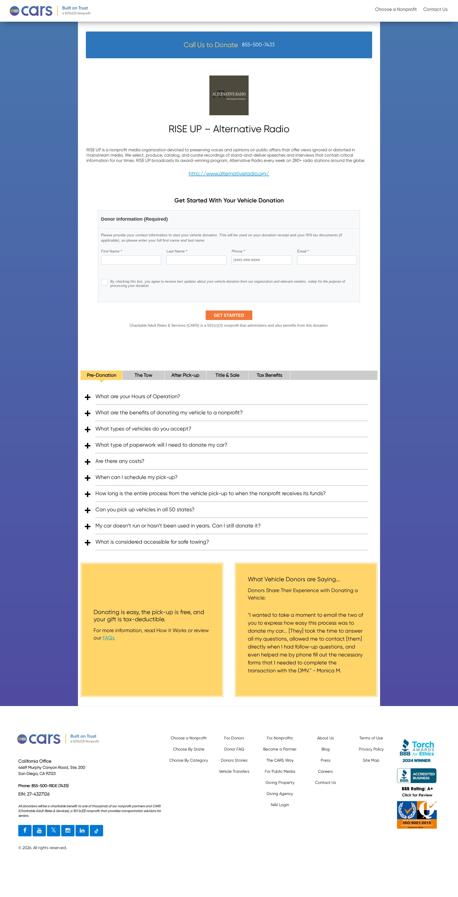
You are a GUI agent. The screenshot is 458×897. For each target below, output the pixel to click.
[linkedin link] (82, 831)
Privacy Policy (371, 749)
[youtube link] (39, 831)
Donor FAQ (234, 749)
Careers (325, 771)
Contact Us (435, 9)
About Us (325, 738)
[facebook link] (25, 831)
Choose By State (188, 749)
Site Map (371, 760)
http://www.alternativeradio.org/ (229, 174)
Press (326, 760)
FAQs (109, 638)
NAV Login (280, 804)
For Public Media (280, 771)
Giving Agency (280, 793)
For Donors (234, 738)
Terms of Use (371, 738)
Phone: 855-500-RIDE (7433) (43, 786)
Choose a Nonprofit (396, 9)
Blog (326, 749)
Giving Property (280, 782)
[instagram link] (67, 831)
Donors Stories (234, 760)
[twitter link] (53, 831)
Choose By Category (188, 760)
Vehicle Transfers (234, 771)
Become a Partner (280, 749)
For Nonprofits (280, 738)
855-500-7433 (258, 45)
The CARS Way (280, 760)
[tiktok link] (96, 831)
